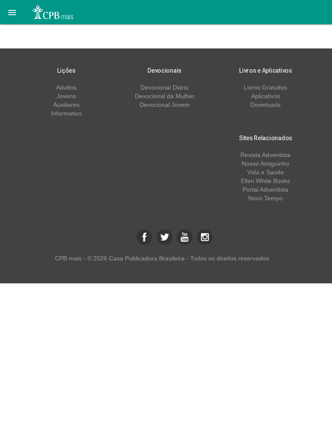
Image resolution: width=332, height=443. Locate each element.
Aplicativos (265, 96)
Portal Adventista (265, 189)
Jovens (66, 96)
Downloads (265, 104)
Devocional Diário (164, 87)
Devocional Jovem (165, 104)
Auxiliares (66, 104)
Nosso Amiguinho (265, 163)
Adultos (66, 87)
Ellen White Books (265, 180)
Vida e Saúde (265, 172)
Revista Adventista (265, 154)
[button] (12, 12)
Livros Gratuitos (265, 87)
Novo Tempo (265, 198)
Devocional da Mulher (165, 96)
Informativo (66, 113)
